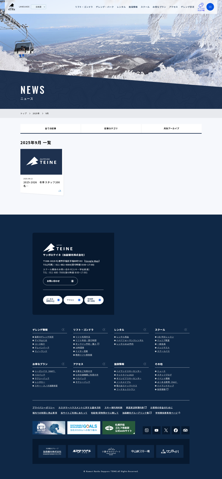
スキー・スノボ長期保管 (46, 386)
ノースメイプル (123, 382)
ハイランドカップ (165, 386)
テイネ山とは (41, 340)
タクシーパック (42, 378)
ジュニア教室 (163, 340)
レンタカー (40, 382)
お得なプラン (159, 6)
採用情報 (161, 389)
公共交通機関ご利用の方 (87, 375)
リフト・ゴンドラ (84, 6)
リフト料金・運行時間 (86, 340)
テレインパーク (42, 347)
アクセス (173, 6)
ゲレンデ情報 (40, 329)
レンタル (121, 6)
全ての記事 (50, 128)
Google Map (92, 260)
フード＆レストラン (125, 389)
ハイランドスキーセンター (129, 371)
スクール (145, 6)
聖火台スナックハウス (126, 386)
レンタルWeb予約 (125, 344)
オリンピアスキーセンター (129, 378)
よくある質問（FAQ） (167, 382)
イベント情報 (163, 378)
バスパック (40, 375)
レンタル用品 (122, 337)
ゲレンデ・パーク (105, 6)
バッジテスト (163, 347)
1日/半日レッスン (165, 337)
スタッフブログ (164, 375)
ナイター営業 (82, 351)
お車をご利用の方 (84, 371)
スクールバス (163, 351)
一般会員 (161, 344)
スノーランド (41, 351)
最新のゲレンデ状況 (44, 337)
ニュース (161, 371)
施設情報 (133, 6)
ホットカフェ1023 (125, 375)
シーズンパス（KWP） (45, 371)
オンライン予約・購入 (86, 344)
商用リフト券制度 (84, 355)
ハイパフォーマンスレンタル (129, 340)
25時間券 (80, 347)
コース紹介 (40, 344)
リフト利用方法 (83, 337)
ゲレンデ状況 (187, 6)
